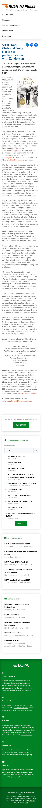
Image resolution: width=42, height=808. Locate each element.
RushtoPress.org (21, 792)
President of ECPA (12, 640)
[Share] (36, 45)
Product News (7, 30)
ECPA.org (32, 801)
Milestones (6, 20)
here (11, 730)
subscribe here (27, 735)
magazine (13, 150)
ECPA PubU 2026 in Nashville (16, 562)
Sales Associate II (11, 614)
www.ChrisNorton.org (14, 160)
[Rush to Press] (19, 6)
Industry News (7, 15)
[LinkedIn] (27, 45)
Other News (6, 36)
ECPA (26, 803)
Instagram (8, 157)
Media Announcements (11, 25)
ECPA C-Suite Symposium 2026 (17, 544)
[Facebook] (32, 45)
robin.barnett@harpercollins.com (19, 401)
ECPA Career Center (21, 708)
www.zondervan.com (29, 393)
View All (21, 523)
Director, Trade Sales (12, 633)
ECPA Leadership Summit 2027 (17, 580)
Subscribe (21, 425)
